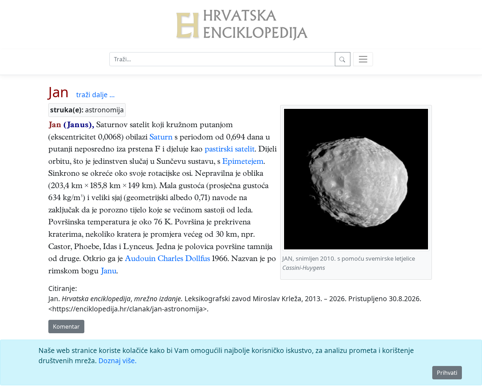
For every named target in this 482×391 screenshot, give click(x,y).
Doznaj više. (117, 360)
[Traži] (342, 59)
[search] (363, 59)
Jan (58, 91)
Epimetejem (243, 162)
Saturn (161, 138)
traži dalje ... (95, 94)
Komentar (66, 326)
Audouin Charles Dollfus (167, 259)
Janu (108, 272)
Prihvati (447, 373)
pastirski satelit (230, 150)
